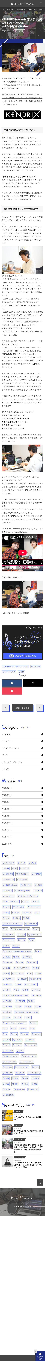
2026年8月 (6, 787)
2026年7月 (6, 795)
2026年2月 (6, 815)
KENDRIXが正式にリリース (29, 94)
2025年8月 (6, 843)
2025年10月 (7, 836)
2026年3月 (6, 808)
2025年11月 (7, 829)
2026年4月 (6, 802)
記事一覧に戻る (22, 707)
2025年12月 (7, 822)
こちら (8, 493)
